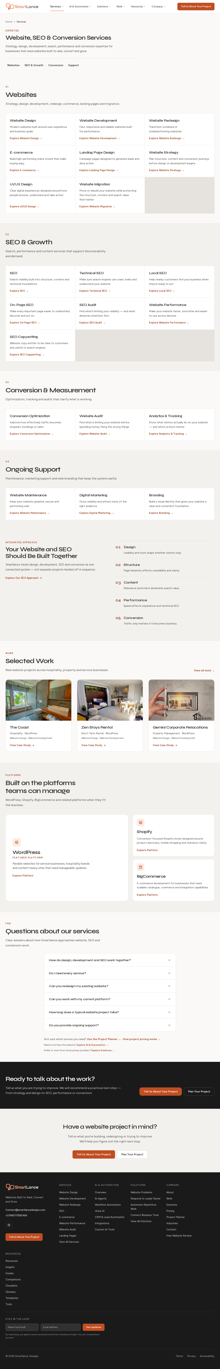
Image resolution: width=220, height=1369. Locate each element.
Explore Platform (23, 875)
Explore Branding (161, 513)
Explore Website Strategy (166, 170)
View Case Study (20, 745)
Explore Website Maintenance (30, 513)
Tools (9, 1304)
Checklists (12, 1285)
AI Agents (101, 1198)
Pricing (170, 1210)
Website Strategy (163, 152)
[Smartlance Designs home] (22, 6)
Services (55, 6)
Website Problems (141, 1192)
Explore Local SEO (162, 290)
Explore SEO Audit (92, 322)
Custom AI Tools (104, 1229)
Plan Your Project (199, 1091)
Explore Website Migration (97, 206)
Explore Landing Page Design (98, 170)
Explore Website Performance (169, 322)
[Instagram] (9, 1225)
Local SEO (158, 273)
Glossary (11, 1291)
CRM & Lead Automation (109, 1217)
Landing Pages (67, 1235)
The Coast (19, 727)
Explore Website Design (26, 138)
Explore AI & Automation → (92, 1044)
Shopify (144, 831)
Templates (12, 1298)
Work (120, 6)
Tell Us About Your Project (196, 6)
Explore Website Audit (95, 433)
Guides (10, 1273)
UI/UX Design (21, 184)
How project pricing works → (142, 1039)
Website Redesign (164, 120)
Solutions (102, 6)
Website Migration (94, 184)
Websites (13, 65)
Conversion (55, 65)
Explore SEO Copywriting (27, 354)
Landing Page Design (96, 152)
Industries (172, 1223)
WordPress (26, 852)
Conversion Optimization (30, 416)
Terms (179, 1356)
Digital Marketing (93, 495)
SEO (13, 273)
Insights (10, 1267)
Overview (100, 1192)
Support (73, 65)
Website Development (98, 120)
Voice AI (99, 1210)
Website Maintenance (28, 495)
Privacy (191, 1356)
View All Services (69, 1241)
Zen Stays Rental (97, 727)
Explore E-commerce (24, 170)
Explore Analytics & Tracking (168, 433)
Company (157, 6)
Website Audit (91, 416)
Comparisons (13, 1279)
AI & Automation (79, 6)
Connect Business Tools (145, 1215)
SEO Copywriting (24, 337)
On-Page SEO (22, 305)
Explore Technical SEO (95, 290)
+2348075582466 (16, 1215)
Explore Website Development (99, 138)
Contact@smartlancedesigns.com (25, 1209)
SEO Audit (87, 305)
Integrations (102, 1223)
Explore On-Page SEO (25, 322)
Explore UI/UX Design (25, 206)
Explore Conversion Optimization (32, 433)
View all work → (204, 670)
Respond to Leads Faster (146, 1198)
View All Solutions (141, 1221)
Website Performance (167, 305)
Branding (156, 495)
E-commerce (21, 152)
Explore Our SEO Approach (22, 577)
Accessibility (207, 1356)
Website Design (23, 120)
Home (9, 21)
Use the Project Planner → (104, 1039)
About (170, 1192)
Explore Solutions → (102, 1050)
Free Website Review (179, 1235)
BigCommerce (151, 876)
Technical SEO (91, 273)
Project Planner (175, 1217)
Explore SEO (19, 290)
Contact (171, 1229)
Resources (137, 6)
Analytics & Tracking (165, 416)
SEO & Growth (34, 65)
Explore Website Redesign (167, 138)
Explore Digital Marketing (96, 513)
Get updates (93, 1327)
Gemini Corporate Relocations (180, 727)
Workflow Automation (108, 1204)
